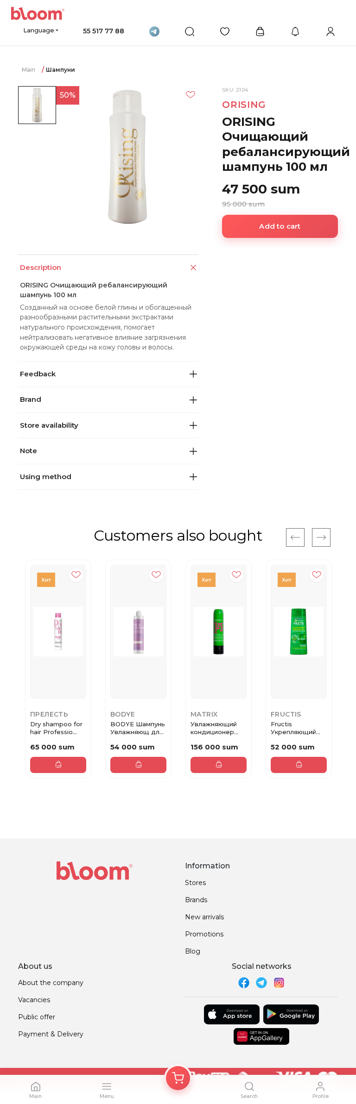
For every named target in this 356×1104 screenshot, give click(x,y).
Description (40, 267)
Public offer (36, 1017)
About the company (50, 983)
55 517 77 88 (103, 31)
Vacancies (34, 1000)
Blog (192, 951)
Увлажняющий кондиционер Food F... (214, 728)
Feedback (38, 373)
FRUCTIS (286, 714)
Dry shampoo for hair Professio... (56, 728)
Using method (45, 476)
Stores (195, 883)
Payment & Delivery (50, 1034)
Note (28, 450)
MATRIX (204, 714)
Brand (30, 399)
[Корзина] (178, 1078)
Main (28, 69)
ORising (244, 104)
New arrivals (204, 917)
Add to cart (279, 226)
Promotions (204, 934)
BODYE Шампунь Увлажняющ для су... (137, 728)
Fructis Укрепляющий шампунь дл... (293, 728)
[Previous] (295, 537)
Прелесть (49, 714)
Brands (196, 900)
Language (38, 30)
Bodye (122, 714)
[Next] (321, 537)
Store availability (49, 425)
